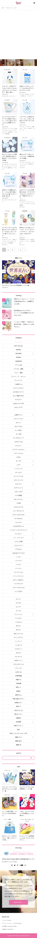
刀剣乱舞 (18, 683)
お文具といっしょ (18, 411)
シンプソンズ (18, 468)
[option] (18, 274)
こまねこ (18, 457)
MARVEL (18, 350)
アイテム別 (18, 365)
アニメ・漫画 (18, 373)
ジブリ (18, 465)
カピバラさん (18, 426)
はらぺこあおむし (18, 580)
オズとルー (18, 399)
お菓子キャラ (18, 415)
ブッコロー (18, 618)
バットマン (18, 568)
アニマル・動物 (18, 369)
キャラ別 (18, 434)
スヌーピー (18, 484)
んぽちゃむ (18, 672)
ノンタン (18, 557)
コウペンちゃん (18, 453)
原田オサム (18, 695)
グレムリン (18, 445)
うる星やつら (18, 384)
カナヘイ (18, 422)
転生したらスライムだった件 (18, 733)
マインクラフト (18, 637)
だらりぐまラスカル (18, 514)
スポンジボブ (18, 491)
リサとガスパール (18, 664)
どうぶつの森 (18, 541)
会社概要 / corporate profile (9, 926)
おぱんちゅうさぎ (18, 403)
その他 (18, 503)
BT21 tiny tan (18, 346)
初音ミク (18, 687)
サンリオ (18, 461)
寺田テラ (18, 706)
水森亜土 (18, 718)
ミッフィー (18, 641)
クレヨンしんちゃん (18, 449)
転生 (18, 729)
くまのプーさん (18, 442)
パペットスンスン (18, 576)
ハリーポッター (18, 584)
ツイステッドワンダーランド (18, 530)
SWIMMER (18, 361)
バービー (18, 564)
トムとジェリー (18, 545)
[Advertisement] (18, 31)
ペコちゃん (18, 622)
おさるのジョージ (18, 392)
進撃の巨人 (18, 741)
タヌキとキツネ (18, 507)
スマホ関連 (18, 495)
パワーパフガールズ (18, 587)
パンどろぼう (18, 591)
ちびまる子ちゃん (18, 526)
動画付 (18, 691)
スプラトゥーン (18, 488)
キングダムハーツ (18, 438)
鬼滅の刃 (18, 745)
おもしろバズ (18, 407)
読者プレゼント (18, 725)
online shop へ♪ (18, 902)
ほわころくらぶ (18, 633)
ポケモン (18, 626)
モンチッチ (18, 656)
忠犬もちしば (18, 710)
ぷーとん (18, 610)
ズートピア (18, 472)
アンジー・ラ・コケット (18, 376)
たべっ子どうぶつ (18, 511)
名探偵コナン (18, 702)
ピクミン (18, 599)
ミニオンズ (18, 645)
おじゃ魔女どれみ (18, 396)
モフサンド (18, 649)
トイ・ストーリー (18, 537)
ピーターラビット (18, 595)
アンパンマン (18, 380)
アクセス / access (6, 920)
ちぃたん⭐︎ (18, 522)
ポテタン (18, 630)
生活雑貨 (18, 722)
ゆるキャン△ (18, 660)
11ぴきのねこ (18, 342)
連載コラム (18, 258)
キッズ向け (18, 430)
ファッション (18, 614)
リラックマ (18, 668)
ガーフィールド (18, 419)
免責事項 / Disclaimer (7, 929)
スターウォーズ (18, 480)
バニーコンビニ (18, 572)
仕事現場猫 (18, 676)
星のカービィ (18, 714)
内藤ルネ (18, 679)
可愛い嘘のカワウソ (18, 699)
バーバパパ (18, 561)
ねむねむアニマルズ (18, 553)
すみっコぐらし (18, 499)
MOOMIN (18, 353)
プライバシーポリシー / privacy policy (12, 923)
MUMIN (18, 357)
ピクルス (18, 603)
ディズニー (18, 534)
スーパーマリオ (18, 476)
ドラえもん (18, 549)
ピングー (18, 607)
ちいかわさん (18, 518)
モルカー (18, 653)
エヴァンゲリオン (18, 388)
